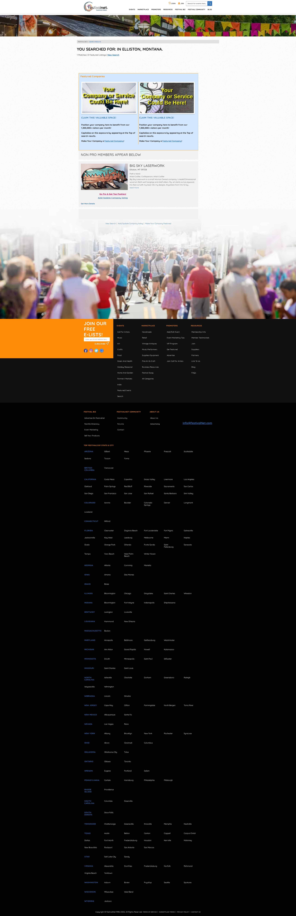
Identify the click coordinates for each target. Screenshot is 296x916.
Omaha (127, 696)
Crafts (120, 349)
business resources (150, 367)
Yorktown (108, 873)
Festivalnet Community (129, 412)
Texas (87, 833)
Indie (119, 384)
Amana (107, 574)
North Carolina (89, 678)
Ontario (88, 761)
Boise (106, 584)
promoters (156, 9)
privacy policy (183, 912)
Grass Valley (149, 479)
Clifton (127, 705)
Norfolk (167, 866)
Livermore (168, 479)
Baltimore (128, 640)
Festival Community (196, 9)
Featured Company (114, 141)
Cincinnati (128, 743)
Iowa (87, 574)
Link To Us (195, 361)
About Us (154, 412)
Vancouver (109, 468)
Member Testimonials (200, 338)
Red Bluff (128, 486)
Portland (128, 771)
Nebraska (89, 696)
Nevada (88, 724)
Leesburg (128, 537)
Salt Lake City (110, 856)
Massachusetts (91, 631)
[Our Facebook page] (86, 350)
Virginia (88, 866)
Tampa (87, 554)
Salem (147, 771)
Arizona (88, 451)
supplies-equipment (150, 355)
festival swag (147, 373)
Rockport (108, 847)
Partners (195, 355)
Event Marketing (91, 430)
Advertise (171, 355)
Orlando (127, 545)
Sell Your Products (92, 436)
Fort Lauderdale (151, 530)
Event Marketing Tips (176, 338)
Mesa (126, 451)
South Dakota (88, 813)
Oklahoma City (110, 752)
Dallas (87, 840)
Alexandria (108, 866)
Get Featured (172, 349)
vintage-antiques (149, 344)
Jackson (108, 901)
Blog (210, 9)
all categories (148, 379)
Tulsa (126, 752)
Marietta (147, 565)
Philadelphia (149, 780)
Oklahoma (90, 752)
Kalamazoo (169, 649)
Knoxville (148, 824)
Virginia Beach (90, 873)
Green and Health (124, 361)
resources (168, 9)
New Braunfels (90, 847)
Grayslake (148, 593)
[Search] (209, 3)
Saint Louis (128, 668)
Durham (147, 677)
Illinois (88, 593)
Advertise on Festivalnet (94, 418)
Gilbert (107, 451)
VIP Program (172, 344)
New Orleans (129, 621)
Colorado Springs (148, 504)
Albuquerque (109, 714)
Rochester (168, 733)
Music (119, 338)
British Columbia (89, 469)
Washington (91, 882)
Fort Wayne (129, 602)
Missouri (89, 668)
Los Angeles (189, 479)
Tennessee (90, 824)
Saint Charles (169, 593)
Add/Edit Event (173, 332)
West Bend (128, 892)
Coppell (167, 833)
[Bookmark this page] (101, 350)
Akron (106, 743)
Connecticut (91, 521)
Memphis (168, 824)
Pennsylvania (91, 780)
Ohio (86, 743)
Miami (166, 537)
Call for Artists (123, 332)
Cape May (108, 705)
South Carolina (89, 802)
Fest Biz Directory (91, 424)
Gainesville (188, 530)
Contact (120, 430)
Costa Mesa (109, 479)
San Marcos (149, 847)
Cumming (128, 565)
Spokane (187, 882)
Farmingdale (149, 705)
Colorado (89, 503)
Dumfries (128, 866)
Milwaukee (108, 892)
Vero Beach (109, 554)
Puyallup (148, 882)
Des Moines (129, 574)
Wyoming (89, 901)
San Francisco (110, 493)
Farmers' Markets (124, 379)
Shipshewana (169, 602)
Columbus (148, 743)
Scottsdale (188, 451)
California (90, 479)
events (132, 9)
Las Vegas (108, 724)
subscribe (100, 344)
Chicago (127, 593)
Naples (187, 537)
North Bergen (169, 705)
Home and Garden (125, 373)
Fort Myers (168, 530)
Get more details (88, 204)
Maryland (89, 640)
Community (122, 418)
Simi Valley (188, 493)
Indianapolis (149, 602)
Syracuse (188, 733)
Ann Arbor (108, 649)
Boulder (127, 503)
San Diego (88, 493)
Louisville (128, 612)
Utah (87, 856)
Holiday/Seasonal (124, 367)
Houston (147, 840)
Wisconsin (90, 892)
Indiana (88, 602)
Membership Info (198, 332)
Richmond (188, 866)
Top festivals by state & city (99, 445)
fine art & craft (148, 361)
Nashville (188, 824)
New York (89, 733)
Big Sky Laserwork (147, 166)
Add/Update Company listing (113, 198)
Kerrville (167, 840)
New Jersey (90, 705)
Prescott (167, 451)
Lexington (108, 612)
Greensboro (169, 677)
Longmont (188, 503)
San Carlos (188, 486)
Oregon (88, 771)
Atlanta (107, 565)
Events (120, 326)
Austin (106, 833)
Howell (147, 649)
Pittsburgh (168, 780)
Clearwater (109, 530)
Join (193, 344)
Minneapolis (129, 659)
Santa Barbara (170, 493)
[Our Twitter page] (96, 350)
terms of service (150, 912)
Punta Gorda (149, 545)
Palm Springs (110, 486)
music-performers (149, 349)
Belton (127, 833)
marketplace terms (167, 912)
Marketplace (143, 9)
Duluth (107, 659)
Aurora (107, 503)
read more (134, 187)
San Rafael (149, 493)
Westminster (169, 640)
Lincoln (107, 696)
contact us (195, 912)
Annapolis (108, 640)
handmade (147, 332)
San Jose (128, 493)
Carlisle (107, 780)
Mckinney (188, 840)
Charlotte (128, 677)
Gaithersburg (149, 640)
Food (119, 355)
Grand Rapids (130, 649)
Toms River (188, 705)
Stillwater (168, 659)
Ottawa (107, 761)
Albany (107, 733)
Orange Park (109, 545)
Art (118, 344)
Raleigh (187, 677)
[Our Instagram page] (91, 350)
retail (144, 338)
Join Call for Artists (175, 361)
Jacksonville (89, 537)
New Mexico (90, 714)
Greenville (128, 801)
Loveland (88, 512)
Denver (167, 503)
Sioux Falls (108, 812)
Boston (107, 631)
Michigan (89, 649)
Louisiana (89, 621)
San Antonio (129, 847)
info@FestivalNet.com (197, 423)
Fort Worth (108, 840)
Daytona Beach (130, 530)
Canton (147, 833)
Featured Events (124, 390)
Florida (88, 530)
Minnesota (90, 659)
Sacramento (169, 486)
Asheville (108, 677)
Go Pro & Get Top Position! (112, 194)
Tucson (107, 458)
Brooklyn (128, 733)
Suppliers (195, 349)
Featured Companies (92, 76)
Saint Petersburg (168, 546)
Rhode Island (88, 790)
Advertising (155, 424)
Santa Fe (128, 714)
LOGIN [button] (173, 3)
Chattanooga (110, 824)
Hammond (109, 621)
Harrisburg (128, 780)
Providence (109, 789)
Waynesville (89, 686)
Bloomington (109, 593)
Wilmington (109, 686)
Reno (126, 724)
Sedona (87, 458)
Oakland (88, 486)
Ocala (86, 545)
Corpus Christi (190, 833)
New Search (113, 55)
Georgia (88, 565)
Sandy (127, 856)
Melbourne (148, 537)
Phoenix (147, 451)
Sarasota (188, 545)
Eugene (107, 771)
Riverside (148, 486)
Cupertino (128, 479)
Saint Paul (148, 659)
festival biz (180, 9)
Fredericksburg (130, 840)
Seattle (167, 882)
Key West (108, 537)
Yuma (126, 458)
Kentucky (89, 612)
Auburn (107, 882)
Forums (120, 424)
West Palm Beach (128, 555)
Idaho (87, 584)
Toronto (127, 761)
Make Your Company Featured (158, 223)
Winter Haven (150, 554)
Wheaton (188, 593)
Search (120, 396)
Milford (107, 521)
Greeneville (129, 824)
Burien (127, 882)
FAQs (193, 373)
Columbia (108, 801)
